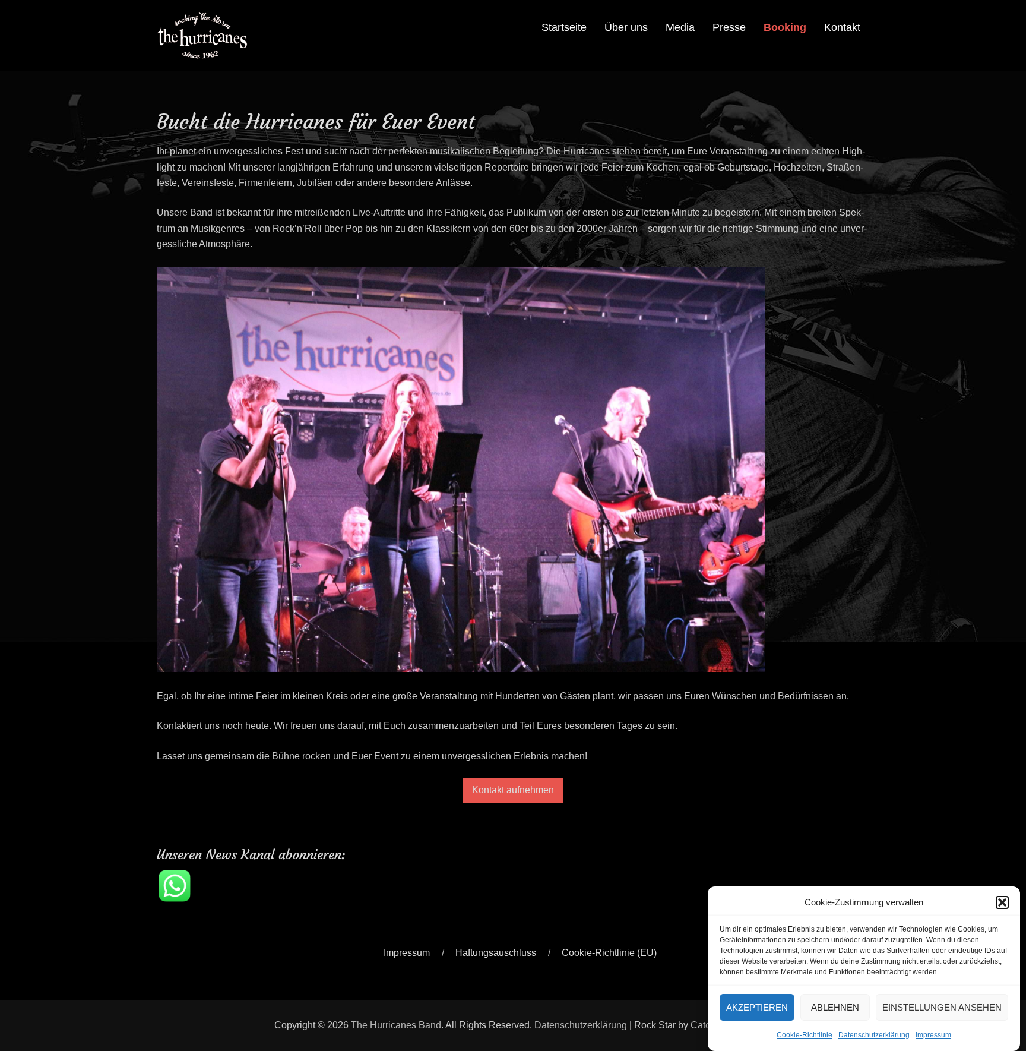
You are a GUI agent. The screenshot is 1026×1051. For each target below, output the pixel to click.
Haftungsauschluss (495, 953)
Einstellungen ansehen (942, 1007)
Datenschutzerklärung (874, 1035)
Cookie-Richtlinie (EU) (609, 953)
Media (680, 27)
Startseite (564, 27)
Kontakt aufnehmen (513, 790)
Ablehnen (835, 1007)
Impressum (933, 1035)
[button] (1002, 902)
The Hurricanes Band (396, 1025)
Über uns (626, 27)
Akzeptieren (757, 1007)
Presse (729, 27)
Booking (785, 27)
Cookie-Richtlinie (804, 1035)
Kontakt (842, 27)
